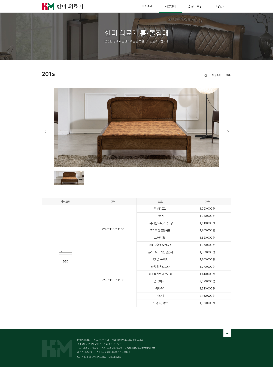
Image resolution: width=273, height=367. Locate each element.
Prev (46, 132)
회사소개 (147, 6)
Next (227, 132)
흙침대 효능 (195, 6)
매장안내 (220, 6)
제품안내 (170, 6)
